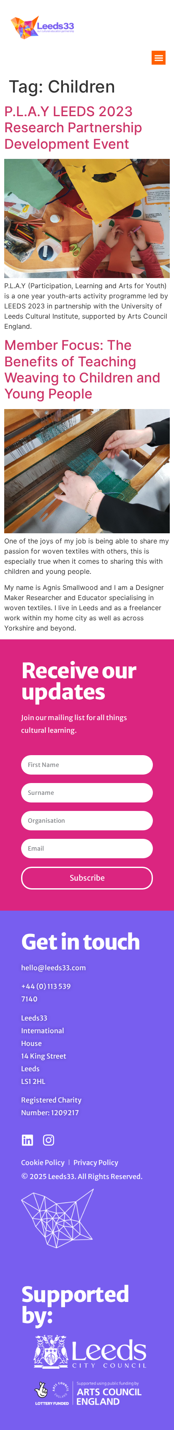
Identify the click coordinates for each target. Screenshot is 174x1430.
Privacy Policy (95, 1162)
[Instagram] (48, 1140)
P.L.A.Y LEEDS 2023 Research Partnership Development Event (73, 127)
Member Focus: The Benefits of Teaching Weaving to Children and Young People (82, 369)
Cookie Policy (43, 1162)
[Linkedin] (27, 1140)
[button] (159, 58)
